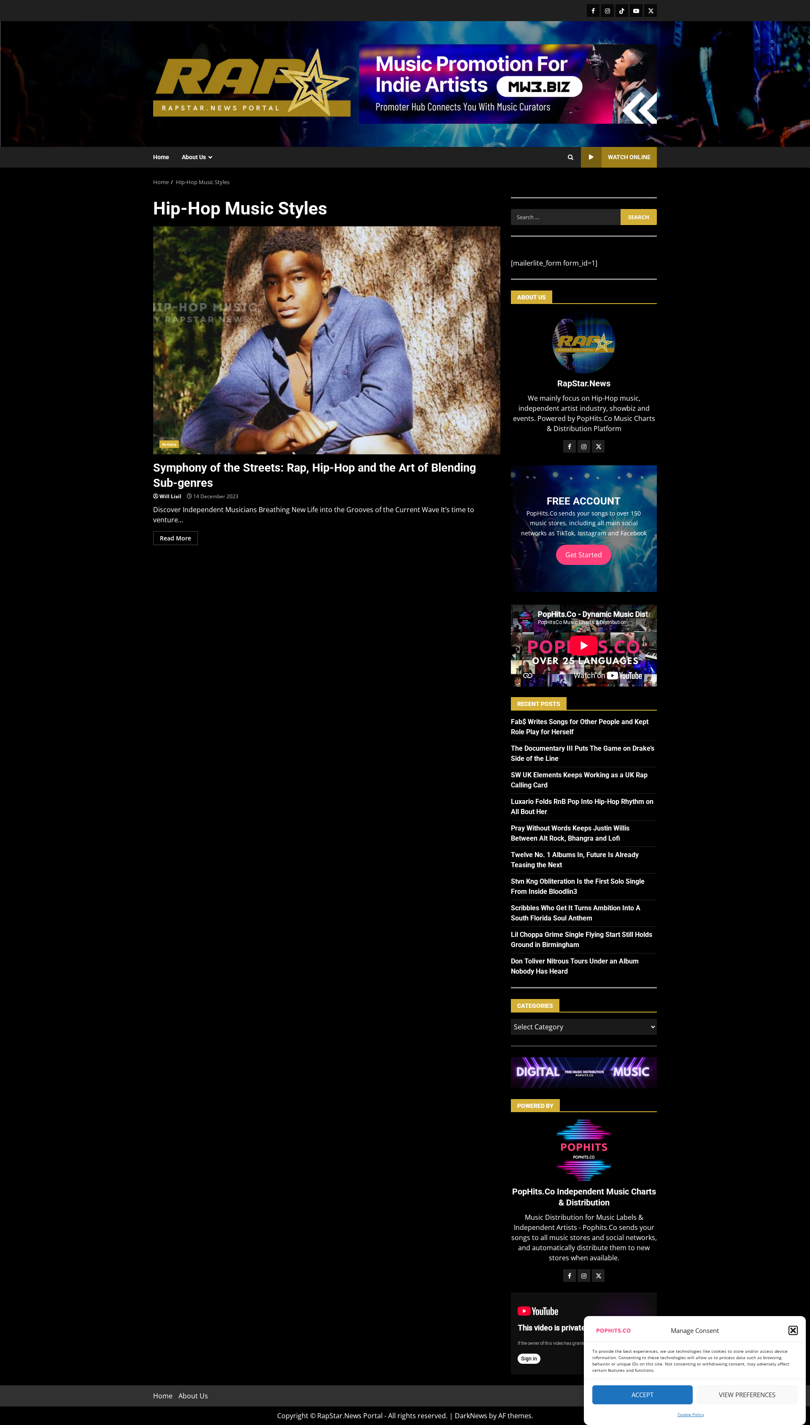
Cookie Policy (691, 1414)
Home (161, 157)
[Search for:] (565, 217)
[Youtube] (636, 10)
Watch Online (629, 157)
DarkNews (471, 1415)
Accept (642, 1395)
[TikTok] (622, 10)
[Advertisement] (508, 83)
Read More (175, 538)
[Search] (570, 157)
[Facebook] (593, 10)
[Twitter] (650, 10)
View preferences (747, 1395)
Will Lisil (170, 496)
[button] (793, 1330)
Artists (169, 444)
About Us (194, 157)
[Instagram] (607, 10)
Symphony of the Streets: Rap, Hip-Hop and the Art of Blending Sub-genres (326, 340)
